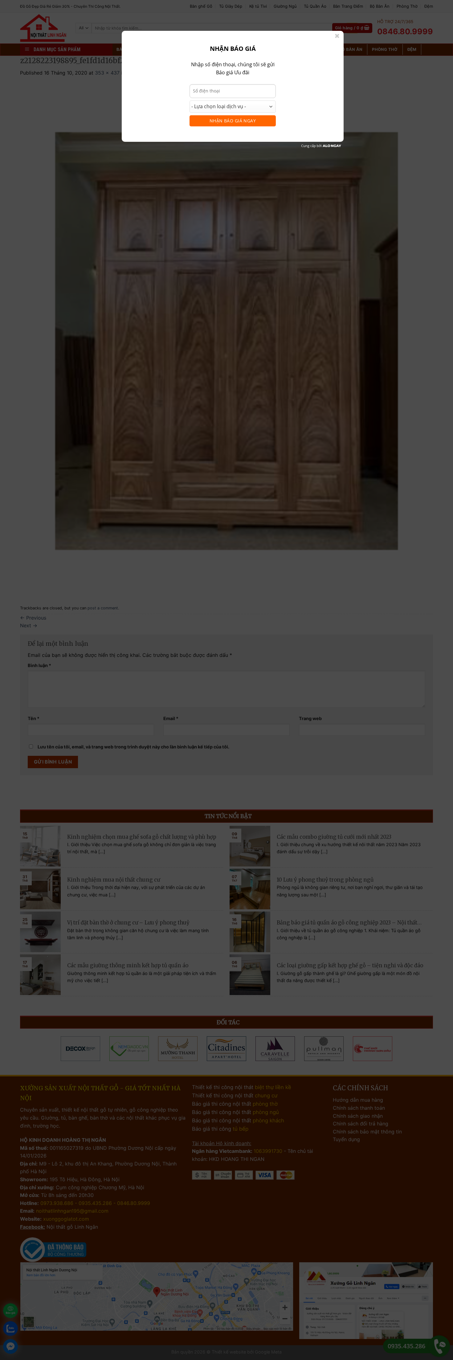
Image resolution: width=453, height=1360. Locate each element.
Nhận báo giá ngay (233, 121)
